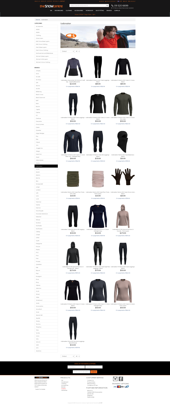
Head (37, 157)
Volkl (37, 345)
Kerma (38, 178)
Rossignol (38, 276)
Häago (38, 151)
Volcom (38, 342)
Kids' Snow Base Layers (42, 41)
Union (37, 336)
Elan (37, 139)
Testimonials (90, 397)
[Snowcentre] (51, 6)
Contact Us (90, 380)
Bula (37, 103)
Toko (37, 330)
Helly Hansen (39, 160)
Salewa (38, 285)
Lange (38, 187)
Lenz (37, 196)
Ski (62, 380)
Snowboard (64, 382)
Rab (37, 267)
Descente (39, 121)
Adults (37, 29)
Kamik (38, 172)
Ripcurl (38, 270)
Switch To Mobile (40, 389)
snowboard (59, 10)
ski (51, 10)
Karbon (38, 175)
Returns (55, 1)
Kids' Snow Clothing (41, 44)
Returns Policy (91, 383)
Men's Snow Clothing (42, 50)
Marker (38, 205)
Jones (37, 169)
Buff (37, 100)
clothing (69, 10)
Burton (38, 106)
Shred (37, 294)
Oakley (38, 231)
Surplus (117, 10)
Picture (38, 246)
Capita (38, 109)
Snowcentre (39, 306)
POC (37, 252)
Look (37, 199)
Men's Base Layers (41, 47)
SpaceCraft (39, 315)
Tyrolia (38, 333)
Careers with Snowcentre (94, 392)
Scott (37, 291)
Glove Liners (39, 38)
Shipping (49, 1)
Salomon (38, 288)
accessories (79, 10)
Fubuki (38, 142)
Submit (94, 372)
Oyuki (37, 240)
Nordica (38, 222)
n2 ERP (100, 402)
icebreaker (39, 166)
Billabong (38, 91)
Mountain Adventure (42, 213)
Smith (37, 303)
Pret (37, 258)
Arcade (38, 76)
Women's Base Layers (42, 56)
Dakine (38, 112)
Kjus (37, 181)
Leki (37, 193)
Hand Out (39, 154)
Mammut (38, 202)
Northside (39, 225)
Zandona (38, 351)
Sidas (37, 297)
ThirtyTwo (38, 327)
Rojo (37, 273)
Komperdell (39, 184)
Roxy (37, 282)
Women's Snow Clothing (43, 62)
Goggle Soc (39, 148)
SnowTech (39, 309)
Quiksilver (39, 264)
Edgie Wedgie (40, 133)
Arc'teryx (38, 79)
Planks (38, 249)
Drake (37, 127)
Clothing (38, 35)
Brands (109, 10)
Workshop (89, 10)
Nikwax (38, 219)
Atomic (38, 85)
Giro (37, 145)
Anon (37, 73)
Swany (38, 321)
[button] (102, 1)
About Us (37, 1)
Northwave (39, 228)
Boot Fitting (100, 10)
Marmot (38, 208)
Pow (37, 255)
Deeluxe (38, 118)
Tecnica (38, 324)
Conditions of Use (92, 385)
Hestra (38, 163)
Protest (38, 261)
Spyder (38, 318)
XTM (37, 348)
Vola (37, 339)
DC (37, 115)
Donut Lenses (40, 124)
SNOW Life (43, 1)
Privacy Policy (91, 382)
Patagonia (39, 243)
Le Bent (38, 190)
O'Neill (38, 234)
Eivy (37, 136)
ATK (37, 82)
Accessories (39, 26)
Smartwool (39, 300)
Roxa (37, 279)
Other (37, 237)
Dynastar (38, 130)
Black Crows (39, 94)
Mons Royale (39, 210)
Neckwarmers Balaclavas (44, 53)
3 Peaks (38, 70)
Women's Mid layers (42, 59)
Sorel (37, 312)
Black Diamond (40, 97)
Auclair (38, 88)
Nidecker (38, 216)
